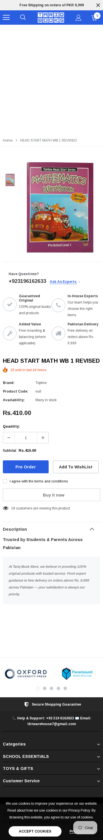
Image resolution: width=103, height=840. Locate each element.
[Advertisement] (51, 79)
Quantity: (11, 426)
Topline (41, 383)
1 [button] (37, 688)
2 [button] (44, 688)
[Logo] (50, 17)
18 (13, 508)
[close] (98, 5)
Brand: (9, 383)
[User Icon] (79, 18)
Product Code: (15, 391)
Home (8, 140)
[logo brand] (26, 673)
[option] (51, 5)
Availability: (14, 400)
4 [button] (58, 688)
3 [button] (51, 688)
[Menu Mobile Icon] (6, 17)
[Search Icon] (23, 17)
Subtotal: (10, 451)
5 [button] (65, 688)
